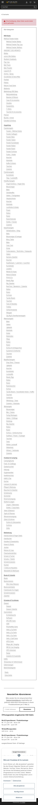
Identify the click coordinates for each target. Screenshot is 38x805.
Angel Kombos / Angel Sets (15, 184)
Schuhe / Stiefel (9, 559)
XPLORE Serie (11, 621)
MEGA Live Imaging (12, 647)
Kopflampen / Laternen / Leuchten (18, 263)
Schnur (8, 389)
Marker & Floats (11, 272)
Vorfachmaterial (11, 310)
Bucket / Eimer (9, 118)
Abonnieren (27, 709)
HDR (7, 624)
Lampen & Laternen (10, 484)
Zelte (8, 528)
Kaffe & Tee (7, 478)
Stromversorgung (9, 499)
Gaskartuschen (9, 466)
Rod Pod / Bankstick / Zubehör (16, 286)
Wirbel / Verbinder (12, 450)
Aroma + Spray (9, 74)
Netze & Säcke (11, 274)
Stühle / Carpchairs (12, 507)
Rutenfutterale (11, 219)
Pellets (6, 82)
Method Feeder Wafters (14, 47)
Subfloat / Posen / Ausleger (15, 436)
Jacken (6, 547)
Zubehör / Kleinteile (13, 403)
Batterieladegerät (10, 668)
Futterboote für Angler (11, 590)
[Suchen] (34, 7)
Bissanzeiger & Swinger (14, 236)
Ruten (8, 216)
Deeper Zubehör (11, 609)
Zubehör (9, 169)
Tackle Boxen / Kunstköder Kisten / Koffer (20, 392)
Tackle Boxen (10, 298)
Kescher (9, 157)
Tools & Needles (11, 304)
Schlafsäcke (8, 493)
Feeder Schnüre (11, 151)
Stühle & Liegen (9, 502)
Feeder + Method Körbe (14, 131)
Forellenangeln (9, 172)
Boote (6, 578)
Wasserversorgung (10, 516)
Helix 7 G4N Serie (12, 638)
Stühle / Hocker (11, 222)
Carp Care (9, 245)
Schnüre (9, 295)
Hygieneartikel (8, 472)
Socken (6, 565)
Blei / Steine (10, 412)
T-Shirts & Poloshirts (10, 568)
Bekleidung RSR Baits (11, 91)
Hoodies (9, 103)
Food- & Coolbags (10, 464)
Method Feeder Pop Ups (14, 44)
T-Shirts (8, 109)
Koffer (6, 659)
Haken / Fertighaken (13, 195)
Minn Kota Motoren (12, 584)
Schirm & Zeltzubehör (13, 522)
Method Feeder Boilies (13, 41)
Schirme (9, 525)
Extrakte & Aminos (10, 121)
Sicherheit (7, 496)
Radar (8, 653)
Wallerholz (9, 447)
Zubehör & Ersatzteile (13, 656)
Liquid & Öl (7, 71)
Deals (6, 672)
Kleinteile (9, 160)
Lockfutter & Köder (12, 207)
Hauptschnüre (11, 198)
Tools (8, 441)
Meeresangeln (8, 318)
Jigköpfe (9, 327)
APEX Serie (10, 641)
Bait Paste (7, 65)
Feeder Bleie (10, 137)
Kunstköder (10, 175)
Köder (8, 333)
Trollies (8, 307)
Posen (8, 210)
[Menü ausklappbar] (3, 1)
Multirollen (9, 336)
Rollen (8, 213)
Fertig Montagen (11, 415)
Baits (8, 233)
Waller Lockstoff (11, 444)
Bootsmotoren (8, 581)
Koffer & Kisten (11, 163)
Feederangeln (8, 128)
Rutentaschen (10, 386)
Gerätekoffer (10, 192)
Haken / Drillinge (12, 418)
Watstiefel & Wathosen (11, 571)
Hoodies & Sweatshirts (11, 541)
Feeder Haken (11, 140)
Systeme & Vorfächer (13, 351)
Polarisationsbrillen (10, 553)
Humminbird (8, 612)
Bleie (8, 189)
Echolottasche (11, 615)
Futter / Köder (11, 154)
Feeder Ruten (10, 148)
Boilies (6, 53)
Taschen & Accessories (13, 112)
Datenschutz (17, 780)
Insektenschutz (9, 475)
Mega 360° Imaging (12, 644)
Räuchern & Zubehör (10, 490)
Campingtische (9, 461)
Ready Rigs (10, 280)
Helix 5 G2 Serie (11, 632)
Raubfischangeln (9, 359)
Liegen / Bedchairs (12, 505)
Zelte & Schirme (9, 519)
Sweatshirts (10, 106)
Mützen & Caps (9, 550)
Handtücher (8, 538)
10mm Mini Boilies (10, 56)
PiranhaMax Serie (12, 627)
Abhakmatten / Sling (13, 231)
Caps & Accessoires (12, 100)
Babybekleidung (11, 94)
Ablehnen (19, 797)
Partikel (6, 79)
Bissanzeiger (10, 187)
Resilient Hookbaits (10, 59)
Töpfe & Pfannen (9, 513)
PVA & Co (9, 277)
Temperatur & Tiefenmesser (13, 662)
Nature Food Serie (10, 85)
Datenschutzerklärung (13, 700)
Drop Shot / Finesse (13, 362)
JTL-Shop (22, 802)
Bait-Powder (8, 68)
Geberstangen (8, 665)
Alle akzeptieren (19, 786)
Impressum (7, 780)
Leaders (9, 269)
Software (9, 618)
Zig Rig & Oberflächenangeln (15, 315)
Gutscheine (8, 675)
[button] (27, 2)
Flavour (6, 115)
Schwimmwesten (9, 562)
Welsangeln (8, 406)
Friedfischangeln (9, 181)
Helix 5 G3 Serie (11, 629)
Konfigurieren (19, 791)
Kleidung (9, 421)
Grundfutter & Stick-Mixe (12, 77)
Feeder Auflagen (11, 134)
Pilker (8, 339)
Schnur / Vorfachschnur (14, 433)
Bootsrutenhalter (9, 587)
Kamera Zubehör (11, 257)
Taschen (9, 166)
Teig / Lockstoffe (11, 178)
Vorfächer (9, 397)
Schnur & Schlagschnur (14, 348)
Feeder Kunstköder (12, 143)
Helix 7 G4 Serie (11, 635)
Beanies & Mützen (12, 97)
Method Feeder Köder (11, 38)
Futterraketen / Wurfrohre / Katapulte (19, 251)
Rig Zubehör (10, 283)
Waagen (9, 313)
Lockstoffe (9, 374)
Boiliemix (7, 88)
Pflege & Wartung (10, 487)
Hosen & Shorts (9, 544)
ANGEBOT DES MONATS (12, 50)
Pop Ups (7, 62)
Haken (8, 254)
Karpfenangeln (9, 228)
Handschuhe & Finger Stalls (13, 535)
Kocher (6, 481)
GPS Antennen (11, 650)
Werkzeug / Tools (12, 400)
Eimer (8, 248)
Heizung (6, 469)
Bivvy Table (10, 239)
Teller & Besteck (9, 510)
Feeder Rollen (11, 146)
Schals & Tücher (9, 556)
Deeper (6, 603)
